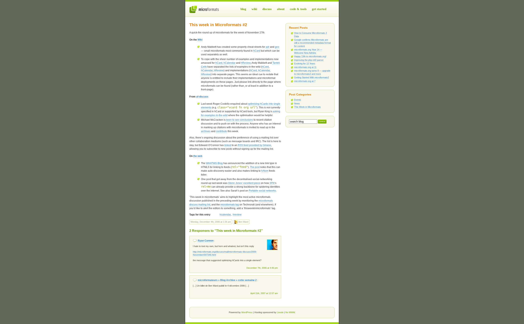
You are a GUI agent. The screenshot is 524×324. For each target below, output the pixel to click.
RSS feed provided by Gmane (254, 145)
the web (197, 156)
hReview (246, 62)
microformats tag (229, 204)
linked (227, 145)
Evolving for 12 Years (304, 63)
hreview (237, 214)
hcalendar (225, 214)
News (297, 103)
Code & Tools (298, 9)
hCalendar (229, 62)
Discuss (267, 9)
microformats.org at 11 (305, 67)
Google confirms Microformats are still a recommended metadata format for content (312, 43)
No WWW (290, 312)
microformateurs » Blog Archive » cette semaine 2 (227, 280)
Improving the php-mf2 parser (309, 60)
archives (205, 131)
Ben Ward (243, 222)
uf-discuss (202, 96)
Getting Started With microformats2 (311, 77)
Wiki (254, 9)
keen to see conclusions (239, 119)
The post (255, 167)
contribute (221, 131)
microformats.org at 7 (304, 81)
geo (277, 46)
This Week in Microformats (307, 107)
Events (297, 100)
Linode (280, 312)
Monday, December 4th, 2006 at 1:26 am (211, 222)
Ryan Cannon (205, 240)
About (281, 9)
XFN (272, 183)
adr (267, 46)
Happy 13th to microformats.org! (310, 56)
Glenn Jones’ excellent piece (244, 183)
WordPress (247, 312)
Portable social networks (262, 190)
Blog (243, 9)
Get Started (319, 9)
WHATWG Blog (214, 163)
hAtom (264, 170)
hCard (256, 50)
